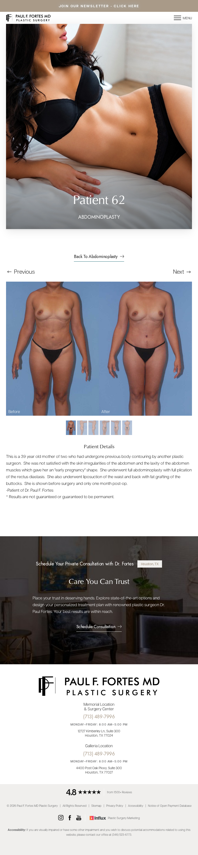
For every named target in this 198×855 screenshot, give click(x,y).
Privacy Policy (114, 806)
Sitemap (96, 806)
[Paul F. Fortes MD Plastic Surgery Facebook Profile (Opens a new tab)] (69, 818)
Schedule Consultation (95, 627)
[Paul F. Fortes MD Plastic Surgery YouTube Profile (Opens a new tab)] (78, 818)
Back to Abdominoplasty (95, 257)
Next (179, 271)
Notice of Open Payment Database (169, 806)
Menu (187, 18)
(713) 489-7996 (99, 716)
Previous (24, 271)
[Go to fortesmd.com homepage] (52, 17)
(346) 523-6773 (121, 834)
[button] (177, 18)
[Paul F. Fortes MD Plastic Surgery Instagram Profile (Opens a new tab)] (61, 818)
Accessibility (135, 806)
